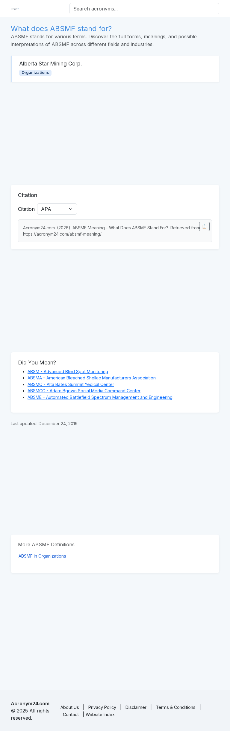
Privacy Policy (102, 707)
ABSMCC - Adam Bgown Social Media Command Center (84, 390)
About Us (69, 707)
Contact (71, 714)
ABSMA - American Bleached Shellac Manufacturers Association (92, 377)
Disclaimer (135, 707)
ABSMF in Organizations (42, 555)
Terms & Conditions (176, 707)
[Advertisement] (115, 133)
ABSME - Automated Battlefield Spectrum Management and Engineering (100, 397)
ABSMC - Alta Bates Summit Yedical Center (71, 384)
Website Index (100, 714)
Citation (26, 209)
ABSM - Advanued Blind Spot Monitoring (68, 371)
